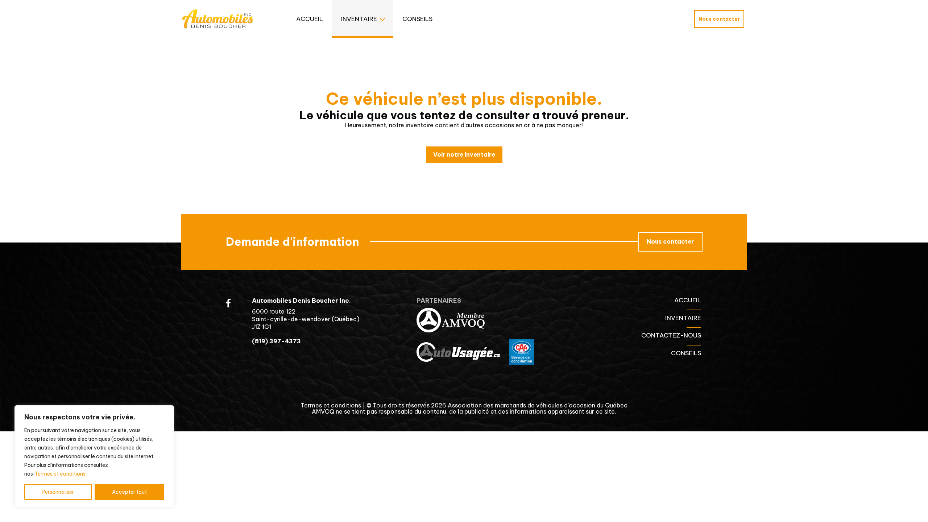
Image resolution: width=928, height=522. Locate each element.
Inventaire (359, 19)
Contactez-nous (671, 335)
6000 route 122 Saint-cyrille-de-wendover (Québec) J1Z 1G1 (305, 319)
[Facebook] (228, 303)
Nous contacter (719, 19)
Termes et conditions (60, 474)
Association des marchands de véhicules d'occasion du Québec (537, 405)
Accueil (309, 19)
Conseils (417, 19)
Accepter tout (129, 492)
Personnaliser (58, 492)
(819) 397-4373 (276, 341)
